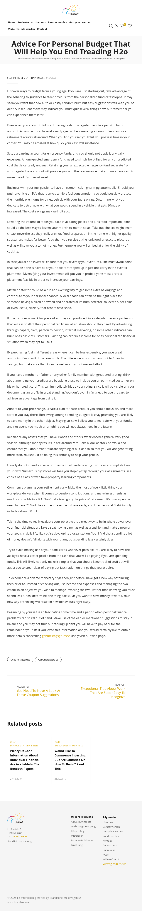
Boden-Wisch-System (82, 840)
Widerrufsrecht (111, 859)
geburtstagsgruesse (56, 636)
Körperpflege (78, 831)
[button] (19, 841)
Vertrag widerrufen (114, 864)
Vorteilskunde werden (21, 29)
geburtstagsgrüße (48, 659)
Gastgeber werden (80, 22)
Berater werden (57, 22)
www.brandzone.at (18, 902)
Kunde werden (111, 836)
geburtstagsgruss (20, 659)
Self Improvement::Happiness (25, 77)
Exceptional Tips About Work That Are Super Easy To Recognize (103, 692)
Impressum (109, 850)
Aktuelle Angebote (81, 821)
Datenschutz (110, 845)
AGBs (106, 854)
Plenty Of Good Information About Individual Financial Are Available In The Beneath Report (25, 760)
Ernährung (77, 845)
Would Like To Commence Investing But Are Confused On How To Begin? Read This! (70, 760)
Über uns (40, 22)
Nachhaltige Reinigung (83, 826)
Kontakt (42, 29)
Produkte (23, 22)
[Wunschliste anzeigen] (130, 27)
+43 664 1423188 (19, 836)
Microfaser (77, 835)
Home (11, 22)
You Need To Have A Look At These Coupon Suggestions (38, 692)
